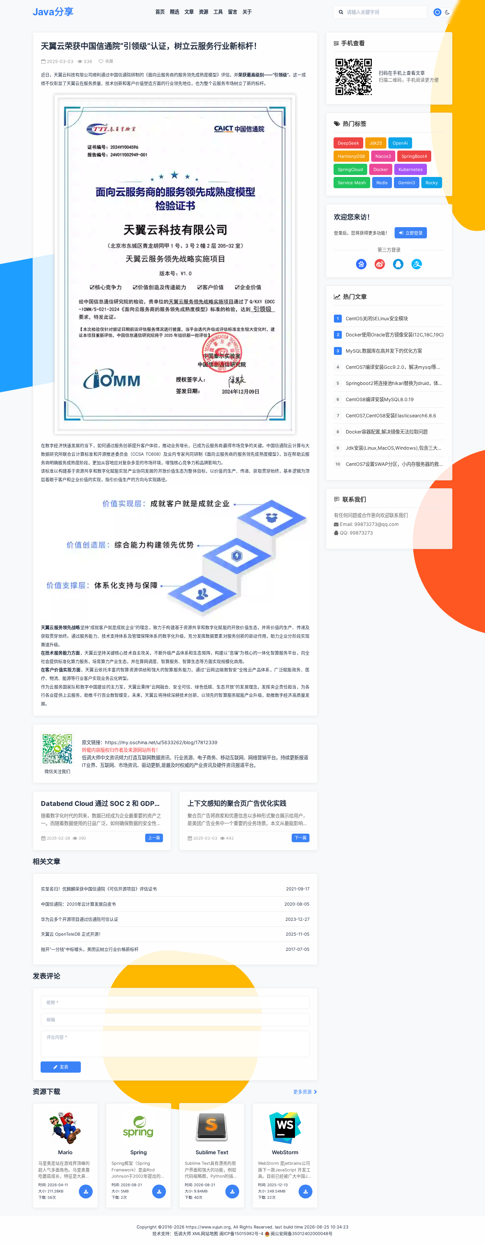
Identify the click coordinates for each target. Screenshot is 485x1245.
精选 (174, 12)
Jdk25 (376, 143)
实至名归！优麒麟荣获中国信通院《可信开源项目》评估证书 (99, 888)
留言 (232, 12)
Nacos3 (383, 156)
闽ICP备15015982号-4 (241, 1233)
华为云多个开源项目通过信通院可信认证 (79, 919)
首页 (160, 12)
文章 (189, 12)
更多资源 (303, 1091)
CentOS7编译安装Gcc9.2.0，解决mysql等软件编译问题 (393, 367)
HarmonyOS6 (351, 156)
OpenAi (400, 143)
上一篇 (154, 837)
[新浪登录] (379, 264)
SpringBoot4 (414, 156)
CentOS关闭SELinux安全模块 (377, 318)
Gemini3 (406, 182)
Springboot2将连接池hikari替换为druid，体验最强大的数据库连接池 (394, 383)
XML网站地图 (205, 1233)
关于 (247, 12)
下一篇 (301, 837)
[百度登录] (361, 264)
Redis (382, 182)
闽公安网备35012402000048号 (302, 1233)
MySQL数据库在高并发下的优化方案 (384, 351)
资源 (203, 12)
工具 (218, 12)
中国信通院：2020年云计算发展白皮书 (78, 904)
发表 (64, 1066)
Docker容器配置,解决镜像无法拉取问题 (387, 431)
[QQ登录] (398, 264)
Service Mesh (352, 182)
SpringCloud (350, 169)
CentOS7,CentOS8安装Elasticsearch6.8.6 (391, 415)
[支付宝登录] (416, 264)
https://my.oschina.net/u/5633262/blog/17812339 (161, 742)
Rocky (432, 182)
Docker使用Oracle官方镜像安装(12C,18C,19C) (395, 334)
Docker (380, 169)
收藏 (109, 61)
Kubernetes (411, 169)
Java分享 (53, 12)
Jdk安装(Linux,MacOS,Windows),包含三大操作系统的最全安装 (394, 448)
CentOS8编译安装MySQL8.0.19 (380, 399)
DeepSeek (348, 143)
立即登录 (414, 232)
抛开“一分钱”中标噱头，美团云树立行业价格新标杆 (90, 949)
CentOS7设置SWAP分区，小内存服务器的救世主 (394, 464)
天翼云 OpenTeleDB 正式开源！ (72, 934)
